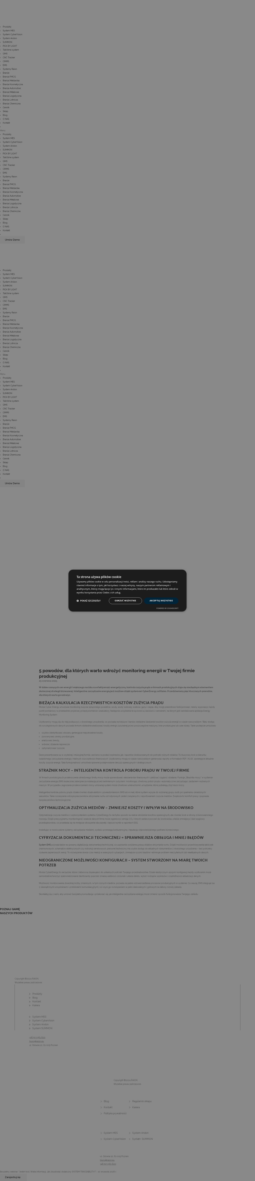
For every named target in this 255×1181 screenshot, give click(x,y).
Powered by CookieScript (167, 608)
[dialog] (127, 590)
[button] (88, 600)
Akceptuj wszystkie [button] (161, 600)
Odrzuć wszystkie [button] (125, 600)
